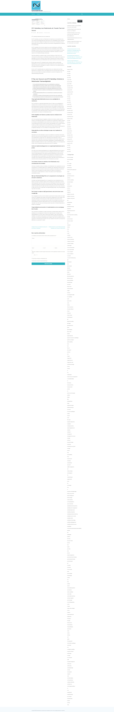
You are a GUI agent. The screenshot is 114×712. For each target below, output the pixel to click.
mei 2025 (68, 100)
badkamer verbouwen (71, 198)
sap (67, 579)
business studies (70, 220)
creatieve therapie (70, 243)
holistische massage (70, 364)
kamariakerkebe (40, 32)
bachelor (68, 190)
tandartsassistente (70, 614)
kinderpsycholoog (70, 407)
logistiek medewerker (71, 421)
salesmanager (69, 575)
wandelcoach (69, 692)
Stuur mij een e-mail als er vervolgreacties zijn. (39, 258)
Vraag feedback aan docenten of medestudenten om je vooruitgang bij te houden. (48, 96)
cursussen (69, 255)
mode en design (69, 471)
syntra (68, 610)
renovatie (68, 565)
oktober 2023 (69, 139)
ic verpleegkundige (70, 378)
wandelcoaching (70, 694)
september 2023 (70, 141)
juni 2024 (68, 122)
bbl (67, 200)
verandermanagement (71, 661)
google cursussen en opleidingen (73, 337)
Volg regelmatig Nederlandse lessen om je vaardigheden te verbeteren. (46, 84)
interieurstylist (69, 386)
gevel (68, 327)
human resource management (72, 376)
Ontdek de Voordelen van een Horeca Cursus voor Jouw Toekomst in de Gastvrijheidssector (73, 34)
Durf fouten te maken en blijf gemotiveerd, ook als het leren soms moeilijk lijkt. (47, 95)
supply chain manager (71, 608)
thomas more (69, 622)
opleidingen (69, 526)
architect (68, 177)
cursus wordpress (70, 253)
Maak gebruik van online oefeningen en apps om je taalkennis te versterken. (47, 87)
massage (68, 448)
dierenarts (69, 274)
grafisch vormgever (70, 339)
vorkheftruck (69, 684)
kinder (68, 403)
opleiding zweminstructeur (71, 524)
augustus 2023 (69, 143)
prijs (68, 550)
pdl (67, 532)
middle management (70, 466)
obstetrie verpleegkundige (71, 491)
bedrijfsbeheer (69, 202)
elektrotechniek (70, 288)
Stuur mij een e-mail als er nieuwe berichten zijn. (39, 260)
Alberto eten (69, 60)
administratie (69, 167)
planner (68, 542)
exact (68, 298)
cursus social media (70, 249)
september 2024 (70, 116)
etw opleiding (69, 296)
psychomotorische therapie (72, 557)
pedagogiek (69, 534)
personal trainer (70, 540)
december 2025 (70, 85)
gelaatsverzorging (70, 321)
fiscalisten (69, 313)
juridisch (68, 395)
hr (67, 370)
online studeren (70, 499)
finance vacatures (70, 307)
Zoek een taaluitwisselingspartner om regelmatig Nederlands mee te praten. (47, 88)
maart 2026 (69, 79)
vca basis (68, 655)
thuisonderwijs (69, 624)
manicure (68, 440)
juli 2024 (68, 120)
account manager (70, 157)
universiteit (69, 645)
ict (67, 380)
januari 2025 (69, 108)
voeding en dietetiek (70, 682)
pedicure (68, 536)
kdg (67, 399)
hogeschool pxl (70, 360)
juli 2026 (68, 71)
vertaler (68, 669)
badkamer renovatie (70, 194)
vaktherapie (69, 653)
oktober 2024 (69, 114)
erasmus (68, 292)
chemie (68, 227)
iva (67, 391)
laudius (68, 413)
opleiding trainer (70, 518)
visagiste (68, 673)
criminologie (69, 245)
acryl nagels (69, 163)
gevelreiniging (69, 329)
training (68, 635)
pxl (67, 563)
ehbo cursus (69, 286)
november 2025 (70, 87)
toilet (68, 630)
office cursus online (70, 493)
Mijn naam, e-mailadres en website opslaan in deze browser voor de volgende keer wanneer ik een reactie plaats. (48, 252)
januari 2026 (69, 83)
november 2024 (70, 112)
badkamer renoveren (70, 196)
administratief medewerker (71, 169)
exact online (69, 300)
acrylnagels (69, 165)
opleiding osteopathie (71, 512)
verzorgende (69, 671)
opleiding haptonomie (71, 509)
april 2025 (69, 102)
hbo (68, 345)
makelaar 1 (69, 432)
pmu (68, 544)
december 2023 (70, 135)
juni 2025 (68, 98)
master (68, 450)
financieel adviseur (70, 309)
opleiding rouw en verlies (71, 516)
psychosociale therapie (71, 559)
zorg (68, 704)
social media (69, 594)
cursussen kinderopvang (71, 257)
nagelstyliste (69, 479)
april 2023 (69, 151)
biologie (68, 216)
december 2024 (70, 110)
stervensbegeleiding (70, 602)
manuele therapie (70, 442)
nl (67, 489)
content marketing (70, 239)
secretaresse (69, 589)
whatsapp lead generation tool (73, 48)
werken (68, 700)
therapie (68, 620)
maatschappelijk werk (71, 427)
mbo (68, 456)
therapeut (69, 618)
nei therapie (69, 485)
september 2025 (70, 92)
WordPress (63, 710)
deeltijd (68, 268)
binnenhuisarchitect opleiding (72, 214)
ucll (68, 637)
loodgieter (69, 423)
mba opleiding (69, 454)
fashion (68, 304)
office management (70, 495)
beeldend (68, 204)
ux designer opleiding (70, 649)
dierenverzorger (70, 278)
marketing (69, 444)
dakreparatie (69, 261)
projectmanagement (70, 555)
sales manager (69, 573)
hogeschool (69, 358)
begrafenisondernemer (71, 210)
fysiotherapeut (69, 317)
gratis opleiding (69, 341)
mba (68, 452)
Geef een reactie (47, 32)
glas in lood (69, 331)
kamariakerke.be (37, 10)
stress (68, 604)
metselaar (69, 460)
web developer (69, 698)
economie (68, 284)
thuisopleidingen (70, 626)
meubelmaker (69, 462)
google (68, 333)
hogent (68, 356)
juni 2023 (68, 147)
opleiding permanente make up (72, 514)
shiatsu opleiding (70, 591)
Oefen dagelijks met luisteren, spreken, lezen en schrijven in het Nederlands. (47, 85)
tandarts (68, 612)
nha (67, 487)
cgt (67, 222)
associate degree (70, 181)
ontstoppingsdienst (70, 501)
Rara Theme (53, 710)
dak (67, 259)
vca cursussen (69, 657)
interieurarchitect (70, 384)
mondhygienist (69, 473)
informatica (69, 382)
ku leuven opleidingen (71, 411)
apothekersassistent (70, 175)
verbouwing (69, 665)
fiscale (68, 311)
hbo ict (68, 348)
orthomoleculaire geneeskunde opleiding (74, 528)
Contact (38, 14)
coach (68, 233)
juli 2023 (68, 145)
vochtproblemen (70, 680)
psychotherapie (70, 561)
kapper (68, 397)
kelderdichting (69, 401)
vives (68, 676)
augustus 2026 (69, 69)
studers (68, 606)
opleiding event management (72, 507)
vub (68, 690)
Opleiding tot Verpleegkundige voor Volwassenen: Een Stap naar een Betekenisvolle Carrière (74, 52)
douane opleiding (70, 280)
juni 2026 (68, 73)
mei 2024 (68, 124)
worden (68, 702)
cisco (68, 229)
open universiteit (70, 503)
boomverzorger (70, 218)
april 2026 (69, 77)
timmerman (69, 628)
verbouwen (69, 663)
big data (68, 212)
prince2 (68, 553)
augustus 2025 (69, 94)
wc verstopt (69, 696)
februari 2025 (69, 106)
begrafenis (69, 208)
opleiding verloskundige (71, 520)
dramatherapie (69, 282)
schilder (68, 583)
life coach (68, 419)
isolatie (68, 389)
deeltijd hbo (69, 270)
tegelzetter (69, 616)
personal (68, 538)
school (68, 585)
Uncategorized (69, 641)
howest (68, 368)
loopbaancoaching (70, 425)
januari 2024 (69, 133)
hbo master (69, 350)
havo (68, 343)
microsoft (69, 464)
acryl (68, 161)
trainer (68, 632)
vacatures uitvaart (70, 651)
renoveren (69, 567)
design (68, 272)
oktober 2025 (69, 89)
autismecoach (69, 186)
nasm (68, 481)
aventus (68, 188)
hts (67, 372)
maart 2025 (69, 104)
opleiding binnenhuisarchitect (72, 505)
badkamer (69, 192)
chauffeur (69, 225)
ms (67, 475)
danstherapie (69, 266)
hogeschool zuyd (70, 362)
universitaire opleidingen (71, 643)
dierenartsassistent (70, 276)
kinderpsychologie (70, 405)
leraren (68, 415)
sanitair (68, 577)
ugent (68, 639)
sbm (68, 581)
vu (67, 688)
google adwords (70, 335)
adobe (68, 171)
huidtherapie (69, 374)
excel (68, 302)
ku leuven (69, 409)
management (69, 434)
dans (68, 263)
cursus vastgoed (70, 251)
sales (68, 571)
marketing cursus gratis (71, 446)
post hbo (68, 548)
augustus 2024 (69, 118)
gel (67, 319)
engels (68, 290)
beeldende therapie (70, 206)
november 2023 (70, 137)
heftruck (68, 352)
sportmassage (69, 600)
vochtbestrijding (70, 678)
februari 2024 (69, 130)
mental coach (69, 458)
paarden (68, 530)
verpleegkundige (70, 667)
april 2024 (69, 126)
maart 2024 (69, 128)
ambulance (69, 173)
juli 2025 (68, 96)
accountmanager (70, 159)
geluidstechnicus (70, 325)
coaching (68, 235)
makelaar (68, 430)
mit (67, 468)
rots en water (69, 569)
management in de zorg (71, 436)
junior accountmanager (71, 393)
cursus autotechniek (70, 247)
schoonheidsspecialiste (71, 587)
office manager (69, 497)
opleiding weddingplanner (71, 522)
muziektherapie (69, 477)
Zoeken (68, 19)
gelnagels (69, 323)
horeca (68, 366)
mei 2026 (68, 75)
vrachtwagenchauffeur (71, 686)
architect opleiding (70, 179)
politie (68, 546)
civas (68, 231)
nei (67, 483)
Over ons (33, 14)
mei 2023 (68, 149)
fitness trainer (69, 315)
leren (68, 417)
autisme (68, 184)
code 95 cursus (69, 237)
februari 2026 (69, 81)
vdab (68, 659)
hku (68, 354)
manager (68, 438)
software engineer (70, 598)
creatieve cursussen (70, 241)
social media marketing (71, 596)
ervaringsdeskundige (70, 294)
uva (67, 647)
